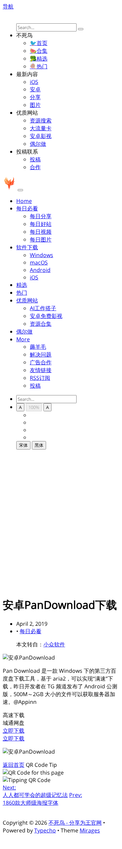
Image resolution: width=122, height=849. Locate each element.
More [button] (23, 339)
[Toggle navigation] (20, 190)
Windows (41, 255)
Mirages (90, 830)
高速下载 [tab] (13, 715)
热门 (21, 292)
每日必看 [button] (27, 208)
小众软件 (54, 644)
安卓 (35, 89)
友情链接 (41, 370)
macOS (39, 262)
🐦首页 (38, 43)
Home (24, 201)
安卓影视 (41, 136)
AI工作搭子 (43, 308)
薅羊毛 (38, 346)
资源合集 (41, 323)
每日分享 (41, 216)
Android (40, 270)
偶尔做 (38, 143)
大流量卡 (41, 128)
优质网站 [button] (27, 300)
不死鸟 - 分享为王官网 (75, 822)
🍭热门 (38, 66)
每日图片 (41, 239)
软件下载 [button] (27, 247)
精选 (21, 285)
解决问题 (41, 354)
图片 (35, 105)
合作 (35, 167)
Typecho (45, 830)
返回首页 (13, 764)
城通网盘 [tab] (13, 723)
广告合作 (41, 362)
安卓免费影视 (46, 316)
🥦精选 (38, 58)
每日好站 (41, 224)
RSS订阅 (40, 378)
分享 (35, 97)
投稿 (35, 159)
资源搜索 (41, 120)
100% (33, 407)
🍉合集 (38, 50)
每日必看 (30, 631)
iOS (34, 82)
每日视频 (41, 231)
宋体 (23, 445)
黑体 (39, 445)
